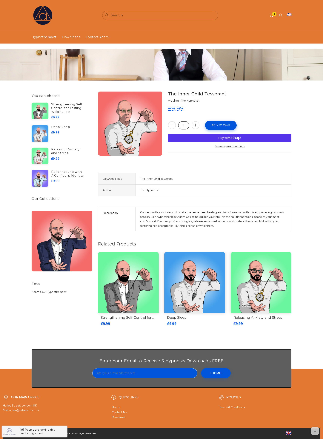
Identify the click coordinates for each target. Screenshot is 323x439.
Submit (216, 373)
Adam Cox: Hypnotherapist (49, 292)
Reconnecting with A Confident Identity (67, 173)
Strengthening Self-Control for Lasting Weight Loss (67, 108)
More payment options (230, 146)
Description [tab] (110, 213)
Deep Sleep (60, 127)
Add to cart (220, 125)
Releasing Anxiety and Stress (65, 151)
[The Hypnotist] (43, 15)
